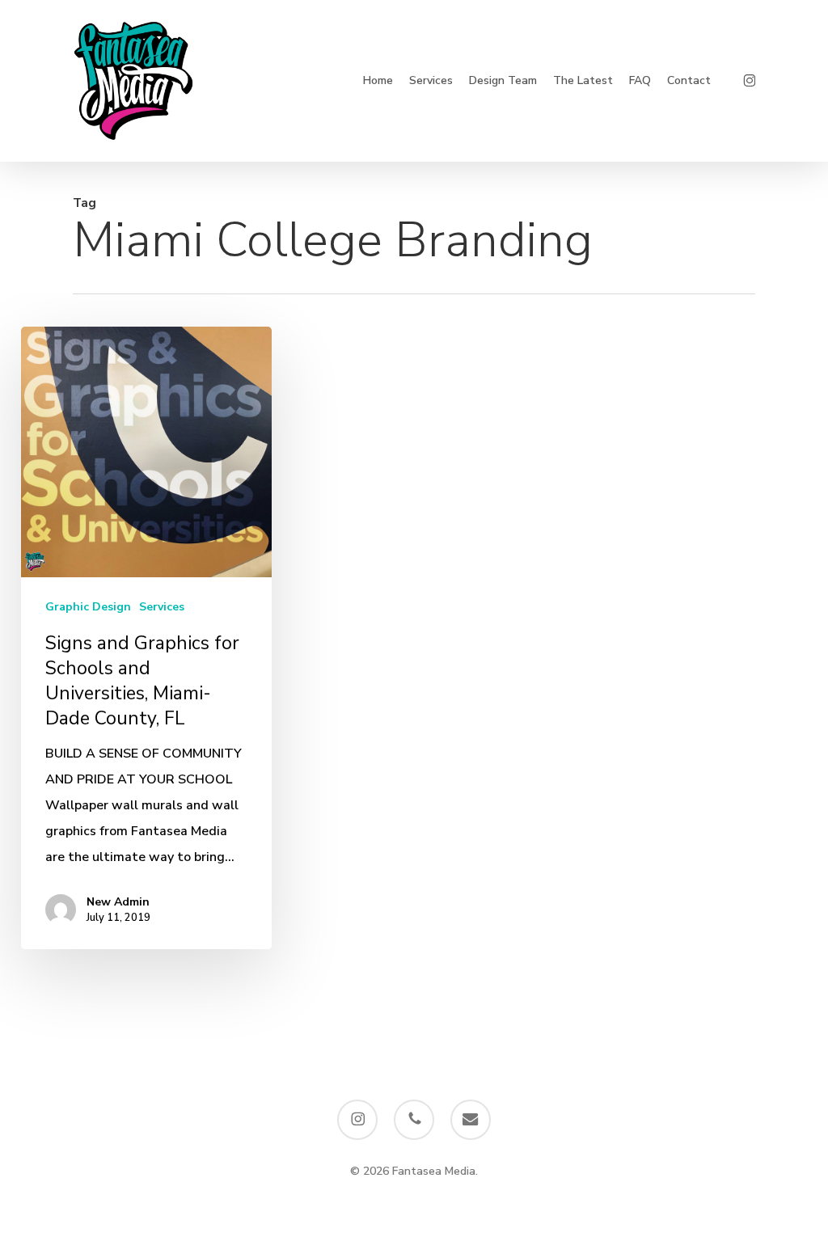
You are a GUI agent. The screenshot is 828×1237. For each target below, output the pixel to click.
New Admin (118, 902)
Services (161, 606)
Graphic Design (88, 606)
